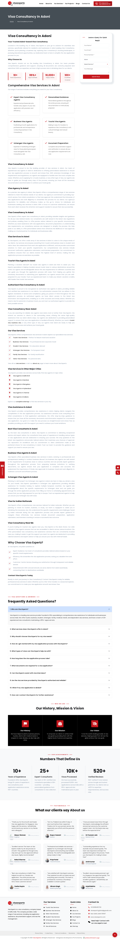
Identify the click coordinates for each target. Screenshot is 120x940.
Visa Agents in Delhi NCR (21, 376)
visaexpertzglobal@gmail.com (101, 910)
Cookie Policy (49, 933)
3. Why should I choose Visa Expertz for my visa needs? (31, 636)
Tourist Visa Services (20, 338)
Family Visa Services (20, 354)
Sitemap (75, 926)
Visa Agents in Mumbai (21, 380)
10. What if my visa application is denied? (25, 688)
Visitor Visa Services (20, 359)
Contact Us (76, 923)
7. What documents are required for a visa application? (31, 666)
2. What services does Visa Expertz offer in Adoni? (29, 629)
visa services (20, 363)
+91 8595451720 (96, 907)
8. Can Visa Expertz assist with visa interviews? (28, 673)
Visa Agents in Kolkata (20, 397)
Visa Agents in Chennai (21, 393)
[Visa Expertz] (16, 3)
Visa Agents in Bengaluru (21, 384)
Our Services (76, 914)
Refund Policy (81, 933)
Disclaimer (72, 933)
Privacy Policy (39, 933)
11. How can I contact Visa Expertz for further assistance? (32, 695)
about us (36, 363)
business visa (16, 323)
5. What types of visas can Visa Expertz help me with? (30, 651)
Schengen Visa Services (21, 350)
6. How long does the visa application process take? (30, 658)
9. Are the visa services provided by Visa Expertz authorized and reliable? (38, 680)
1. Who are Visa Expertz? (19, 609)
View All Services (51, 926)
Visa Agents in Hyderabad (22, 388)
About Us (75, 911)
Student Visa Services (20, 346)
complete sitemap (22, 402)
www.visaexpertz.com (98, 917)
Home (12, 21)
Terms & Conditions (60, 933)
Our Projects (76, 917)
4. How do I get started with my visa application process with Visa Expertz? (39, 644)
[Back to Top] (114, 934)
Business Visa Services (20, 342)
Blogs (74, 920)
